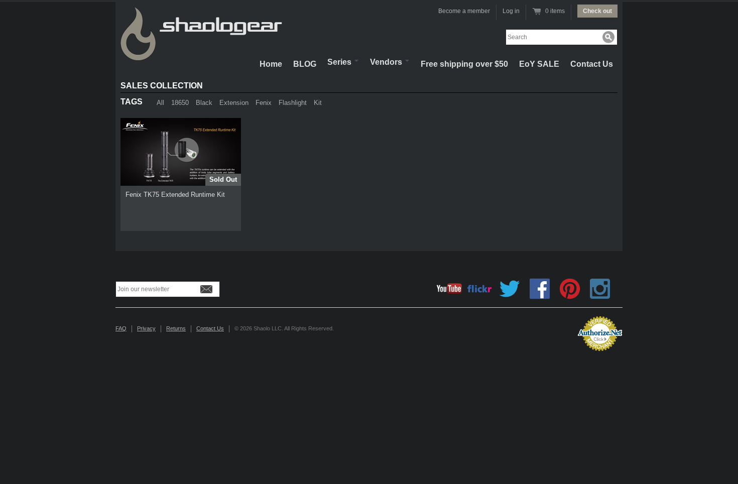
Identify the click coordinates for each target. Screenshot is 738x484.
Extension (234, 102)
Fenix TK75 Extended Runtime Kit (175, 194)
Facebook (539, 288)
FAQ (121, 328)
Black (204, 102)
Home (271, 64)
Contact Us (591, 64)
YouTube (449, 288)
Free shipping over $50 (464, 64)
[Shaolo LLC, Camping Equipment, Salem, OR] (529, 329)
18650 (180, 102)
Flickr (479, 288)
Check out (597, 11)
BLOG (304, 64)
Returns (176, 328)
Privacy (146, 328)
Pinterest (569, 288)
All (160, 102)
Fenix (264, 102)
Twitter (509, 288)
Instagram (599, 288)
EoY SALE (539, 64)
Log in (511, 11)
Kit (318, 102)
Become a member (464, 11)
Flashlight (293, 102)
